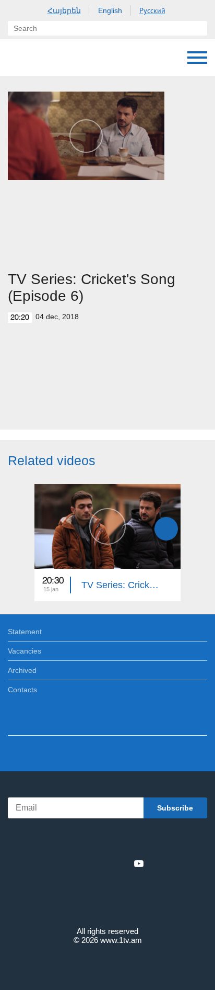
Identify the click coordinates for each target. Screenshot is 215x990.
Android (137, 840)
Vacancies (24, 651)
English (110, 10)
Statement (25, 631)
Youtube (139, 863)
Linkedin (104, 863)
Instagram (121, 863)
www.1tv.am (121, 940)
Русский (152, 10)
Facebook (71, 863)
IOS (78, 840)
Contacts (22, 689)
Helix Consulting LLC (107, 965)
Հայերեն (64, 10)
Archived (22, 670)
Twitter (86, 863)
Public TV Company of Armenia (61, 57)
